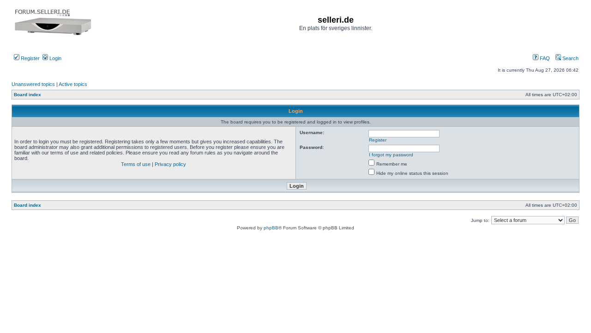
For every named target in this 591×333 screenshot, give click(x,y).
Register (29, 58)
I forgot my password (391, 154)
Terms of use (136, 164)
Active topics (73, 84)
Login (54, 58)
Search (570, 58)
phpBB (271, 227)
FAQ (544, 58)
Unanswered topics (33, 84)
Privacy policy (170, 164)
